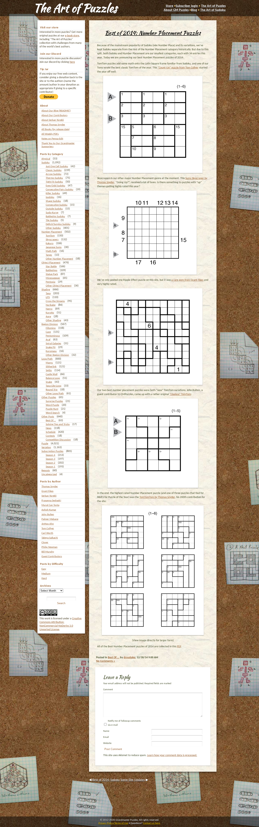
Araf (48, 339)
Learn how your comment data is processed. (172, 755)
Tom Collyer (47, 528)
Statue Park (52, 274)
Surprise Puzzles (54, 401)
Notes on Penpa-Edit (52, 138)
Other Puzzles (48, 397)
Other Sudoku (53, 228)
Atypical (45, 158)
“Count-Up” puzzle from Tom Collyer (178, 67)
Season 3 (50, 459)
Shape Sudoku (53, 201)
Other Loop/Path (55, 393)
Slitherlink (51, 366)
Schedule (50, 432)
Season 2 (50, 463)
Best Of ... (113, 657)
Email (106, 737)
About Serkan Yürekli (52, 120)
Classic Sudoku (54, 170)
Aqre (48, 316)
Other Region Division (57, 355)
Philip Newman (49, 547)
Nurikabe (50, 305)
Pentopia (50, 282)
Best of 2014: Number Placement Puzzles (153, 33)
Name (106, 731)
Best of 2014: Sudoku (106, 780)
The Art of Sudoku (213, 10)
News (48, 428)
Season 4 (50, 455)
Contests (50, 436)
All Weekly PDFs (50, 134)
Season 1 (50, 466)
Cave (48, 332)
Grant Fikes (47, 491)
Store (169, 6)
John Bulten (47, 514)
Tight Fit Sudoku (54, 182)
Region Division (49, 324)
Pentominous (53, 335)
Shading (45, 289)
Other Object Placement (58, 285)
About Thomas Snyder (53, 124)
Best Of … (51, 420)
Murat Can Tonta (50, 505)
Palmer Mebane (49, 519)
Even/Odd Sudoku (55, 185)
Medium (45, 573)
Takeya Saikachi (49, 537)
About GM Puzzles (176, 10)
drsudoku (129, 657)
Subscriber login (187, 6)
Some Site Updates (132, 780)
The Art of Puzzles (75, 8)
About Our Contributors (54, 115)
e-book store (72, 35)
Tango (49, 255)
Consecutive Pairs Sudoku (59, 189)
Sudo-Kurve (52, 212)
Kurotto (50, 312)
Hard (44, 578)
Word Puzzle (52, 405)
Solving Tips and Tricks (58, 424)
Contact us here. (151, 823)
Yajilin (49, 370)
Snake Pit (50, 347)
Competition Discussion (58, 439)
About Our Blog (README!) (56, 110)
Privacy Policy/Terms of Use (113, 823)
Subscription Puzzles (52, 451)
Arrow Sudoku (53, 174)
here (72, 62)
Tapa (48, 293)
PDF (179, 646)
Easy (43, 569)
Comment (108, 689)
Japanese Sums (54, 247)
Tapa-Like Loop (53, 386)
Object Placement (50, 262)
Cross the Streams (55, 301)
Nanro (49, 309)
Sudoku (45, 162)
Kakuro (49, 243)
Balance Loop (53, 378)
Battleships (51, 270)
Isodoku (50, 197)
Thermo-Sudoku (54, 178)
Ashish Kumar (48, 510)
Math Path (51, 251)
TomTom (50, 235)
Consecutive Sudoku (56, 205)
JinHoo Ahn (47, 523)
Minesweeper (53, 278)
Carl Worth (47, 533)
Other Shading (53, 320)
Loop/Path (47, 359)
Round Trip (51, 389)
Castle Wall (51, 374)
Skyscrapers (52, 239)
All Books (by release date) (55, 129)
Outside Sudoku (54, 208)
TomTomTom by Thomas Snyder (157, 497)
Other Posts (47, 416)
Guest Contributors (51, 556)
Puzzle (44, 443)
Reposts (45, 470)
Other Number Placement (59, 259)
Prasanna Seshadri (51, 500)
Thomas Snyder (49, 486)
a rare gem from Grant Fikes (187, 280)
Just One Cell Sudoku (57, 166)
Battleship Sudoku (55, 216)
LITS (48, 297)
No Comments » (105, 661)
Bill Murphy (47, 551)
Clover (44, 542)
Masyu (49, 362)
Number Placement (51, 232)
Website (107, 743)
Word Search (53, 412)
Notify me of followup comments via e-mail (124, 723)
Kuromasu (51, 351)
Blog (194, 10)
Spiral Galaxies (53, 343)
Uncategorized (49, 474)
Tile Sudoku (52, 220)
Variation (46, 447)
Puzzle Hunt (52, 409)
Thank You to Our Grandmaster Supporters (58, 145)
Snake (49, 382)
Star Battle (51, 266)
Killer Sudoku (53, 193)
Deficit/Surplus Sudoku (58, 224)
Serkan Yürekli (48, 496)
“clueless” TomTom (180, 394)
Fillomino (51, 328)
